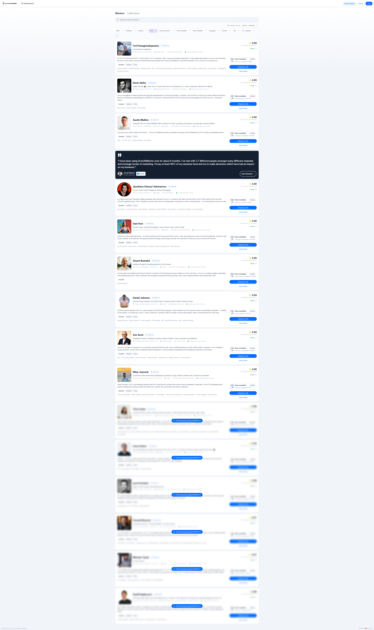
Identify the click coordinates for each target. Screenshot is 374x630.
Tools (135, 64)
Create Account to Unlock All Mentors (188, 420)
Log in (369, 3)
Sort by (248, 25)
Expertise (121, 64)
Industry (129, 64)
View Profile (243, 71)
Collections (133, 13)
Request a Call (243, 67)
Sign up (361, 3)
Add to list (166, 45)
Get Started (247, 174)
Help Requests (29, 3)
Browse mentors (350, 3)
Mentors (120, 13)
